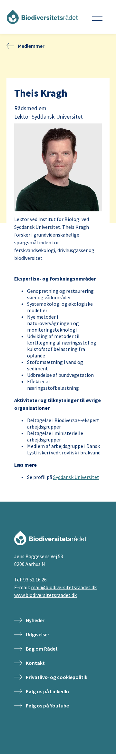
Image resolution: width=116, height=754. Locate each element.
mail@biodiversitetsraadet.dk (64, 587)
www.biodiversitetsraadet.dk (45, 595)
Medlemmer (31, 46)
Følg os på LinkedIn (47, 691)
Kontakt (35, 663)
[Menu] (97, 18)
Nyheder (35, 620)
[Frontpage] (53, 17)
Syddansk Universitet (76, 477)
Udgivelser (37, 634)
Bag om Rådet (42, 648)
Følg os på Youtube (47, 705)
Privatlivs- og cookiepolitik (56, 677)
